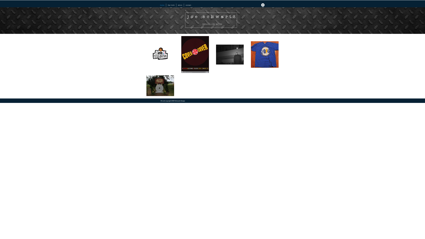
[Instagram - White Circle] (263, 5)
